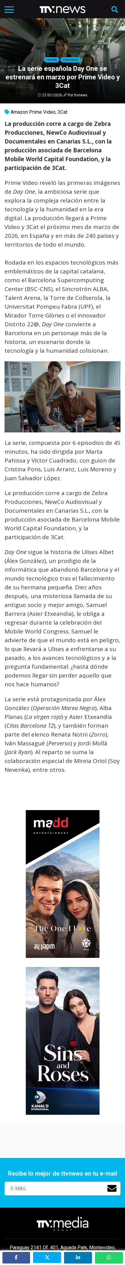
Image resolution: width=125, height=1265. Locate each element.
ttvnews (80, 95)
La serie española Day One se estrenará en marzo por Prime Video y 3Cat (62, 77)
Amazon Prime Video (33, 112)
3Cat (62, 112)
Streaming (70, 59)
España (51, 59)
